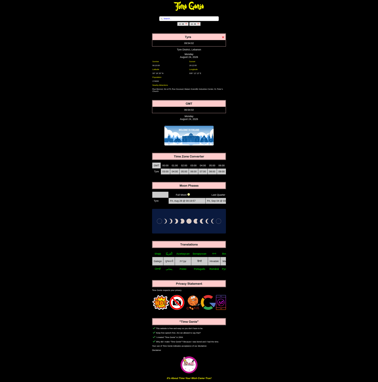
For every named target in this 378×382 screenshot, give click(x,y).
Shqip (158, 253)
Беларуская (199, 253)
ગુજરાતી (169, 261)
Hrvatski (214, 261)
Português (199, 269)
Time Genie (189, 6)
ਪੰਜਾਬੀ (158, 269)
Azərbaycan (183, 253)
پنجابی (169, 269)
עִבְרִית (183, 261)
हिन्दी (199, 261)
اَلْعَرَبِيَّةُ (169, 253)
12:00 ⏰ (183, 24)
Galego (158, 261)
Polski (183, 269)
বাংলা (214, 253)
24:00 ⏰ (195, 24)
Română (214, 269)
